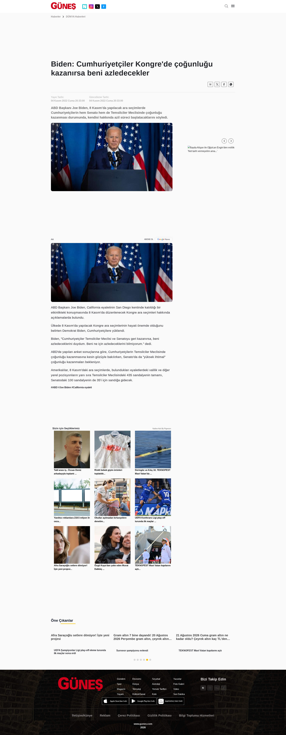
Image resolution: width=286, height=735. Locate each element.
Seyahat (156, 679)
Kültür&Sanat (138, 694)
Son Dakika (179, 694)
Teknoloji (136, 689)
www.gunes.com (143, 724)
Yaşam (120, 694)
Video (176, 689)
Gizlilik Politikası (159, 715)
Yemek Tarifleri (159, 689)
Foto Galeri (178, 684)
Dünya (135, 684)
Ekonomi (136, 679)
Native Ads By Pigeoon (162, 429)
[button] (224, 141)
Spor (119, 684)
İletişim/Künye (82, 715)
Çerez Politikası (129, 715)
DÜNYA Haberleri (75, 16)
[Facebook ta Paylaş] (224, 84)
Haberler (56, 16)
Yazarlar (177, 679)
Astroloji (156, 684)
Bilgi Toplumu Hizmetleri (196, 715)
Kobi (154, 694)
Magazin (121, 689)
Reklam (105, 715)
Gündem (121, 679)
